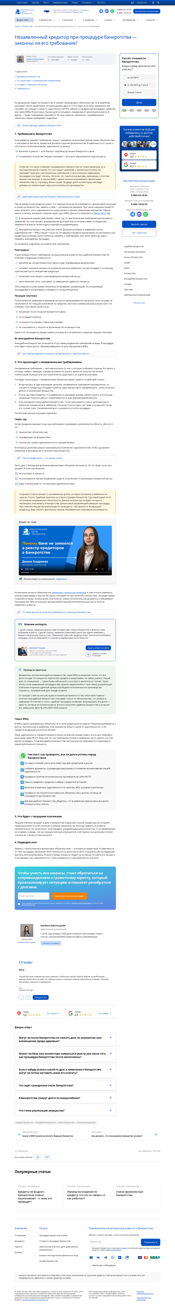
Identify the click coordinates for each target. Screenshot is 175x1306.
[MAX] (107, 11)
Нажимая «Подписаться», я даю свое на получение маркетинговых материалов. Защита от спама (126, 1249)
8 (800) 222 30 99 (124, 9)
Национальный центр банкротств (35, 1300)
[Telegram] (101, 11)
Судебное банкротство (24, 1122)
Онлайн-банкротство (48, 1261)
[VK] (98, 1257)
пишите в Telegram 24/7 (74, 12)
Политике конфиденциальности (82, 903)
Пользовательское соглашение (144, 1299)
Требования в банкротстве (27, 76)
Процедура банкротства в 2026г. (53, 1235)
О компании (20, 1235)
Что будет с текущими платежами (31, 84)
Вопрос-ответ (23, 20)
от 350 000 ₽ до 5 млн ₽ (138, 85)
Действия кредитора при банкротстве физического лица (51, 196)
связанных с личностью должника (69, 592)
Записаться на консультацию (69, 896)
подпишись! (61, 579)
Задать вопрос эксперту (98, 648)
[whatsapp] (145, 214)
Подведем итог (22, 88)
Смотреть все (41, 997)
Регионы (18, 1252)
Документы (20, 1241)
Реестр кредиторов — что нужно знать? (43, 458)
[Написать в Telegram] (132, 214)
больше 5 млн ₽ (134, 92)
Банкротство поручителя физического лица (58, 1255)
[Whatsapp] (112, 11)
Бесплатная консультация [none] (146, 11)
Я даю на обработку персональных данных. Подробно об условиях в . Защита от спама (62, 904)
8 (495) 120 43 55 (124, 13)
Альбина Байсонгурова (35, 59)
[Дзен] (119, 1257)
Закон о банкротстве (66, 1122)
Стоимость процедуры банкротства (55, 1241)
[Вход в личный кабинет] (158, 3)
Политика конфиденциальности (145, 1292)
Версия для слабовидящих (104, 1265)
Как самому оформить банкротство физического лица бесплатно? (56, 353)
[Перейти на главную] (24, 9)
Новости (18, 1246)
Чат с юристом (139, 232)
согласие (28, 903)
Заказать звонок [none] (139, 224)
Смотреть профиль (51, 943)
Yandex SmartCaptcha (28, 905)
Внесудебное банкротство (46, 1122)
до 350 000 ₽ (133, 77)
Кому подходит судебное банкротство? (42, 125)
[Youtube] (91, 1257)
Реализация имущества (86, 1122)
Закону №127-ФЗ (102, 213)
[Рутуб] (127, 1257)
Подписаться (150, 1242)
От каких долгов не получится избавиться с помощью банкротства (56, 612)
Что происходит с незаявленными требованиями (38, 80)
